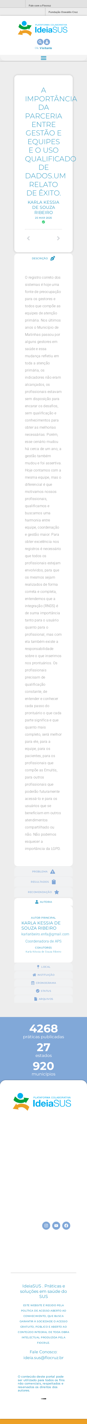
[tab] (43, 258)
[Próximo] (53, 238)
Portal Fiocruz (11, 4)
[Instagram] (46, 1226)
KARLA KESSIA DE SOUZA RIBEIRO (43, 207)
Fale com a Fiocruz (40, 5)
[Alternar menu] (44, 58)
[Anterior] (34, 238)
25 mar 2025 (43, 217)
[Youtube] (56, 1226)
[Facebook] (66, 1226)
